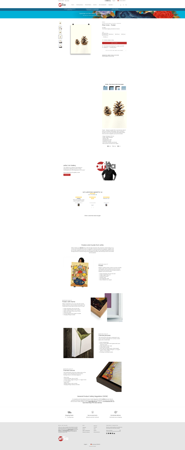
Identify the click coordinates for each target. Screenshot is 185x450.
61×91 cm (123, 34)
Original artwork (70, 429)
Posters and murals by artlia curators (111, 23)
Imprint (95, 430)
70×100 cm (105, 37)
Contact (95, 427)
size (103, 32)
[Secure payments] (92, 412)
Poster (72, 4)
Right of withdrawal (86, 430)
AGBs (95, 428)
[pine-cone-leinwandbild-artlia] (123, 87)
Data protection (97, 432)
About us (95, 425)
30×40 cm (111, 34)
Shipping (109, 28)
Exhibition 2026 (61, 0)
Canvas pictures (79, 4)
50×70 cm (117, 34)
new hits (95, 4)
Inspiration (111, 4)
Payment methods (86, 432)
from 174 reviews (92, 194)
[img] (92, 193)
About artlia (67, 0)
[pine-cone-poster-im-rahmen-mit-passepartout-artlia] (117, 87)
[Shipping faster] (69, 412)
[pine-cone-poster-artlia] (105, 87)
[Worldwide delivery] (116, 412)
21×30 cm (105, 34)
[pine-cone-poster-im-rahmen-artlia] (111, 87)
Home (103, 22)
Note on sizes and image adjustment (114, 50)
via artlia (66, 174)
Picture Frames (88, 4)
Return (84, 428)
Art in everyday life (102, 4)
